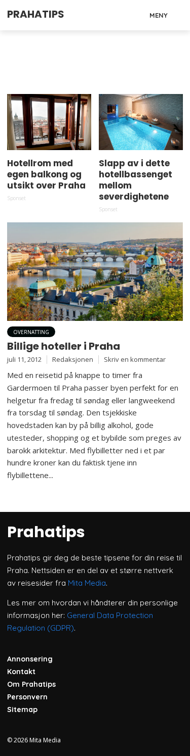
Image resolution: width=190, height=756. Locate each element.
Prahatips (35, 14)
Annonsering (30, 659)
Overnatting (31, 332)
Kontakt (21, 671)
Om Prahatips (31, 684)
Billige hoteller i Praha (63, 346)
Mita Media (87, 583)
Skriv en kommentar (135, 359)
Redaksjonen (72, 359)
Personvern (27, 696)
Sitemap (22, 709)
